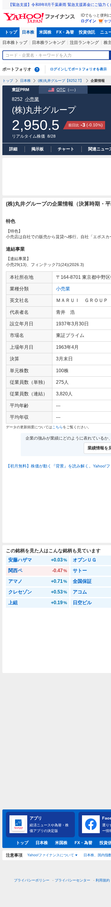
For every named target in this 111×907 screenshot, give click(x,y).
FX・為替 (65, 32)
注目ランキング (84, 42)
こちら (57, 427)
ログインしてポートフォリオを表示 (78, 69)
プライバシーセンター (72, 880)
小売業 (32, 99)
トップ (11, 32)
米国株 (45, 32)
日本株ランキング (48, 42)
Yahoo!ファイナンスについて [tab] (50, 855)
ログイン (88, 21)
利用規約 (103, 880)
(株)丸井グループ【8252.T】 (60, 81)
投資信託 (87, 32)
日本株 (28, 32)
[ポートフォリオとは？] (37, 69)
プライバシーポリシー (31, 880)
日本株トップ (14, 42)
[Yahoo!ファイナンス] (40, 14)
